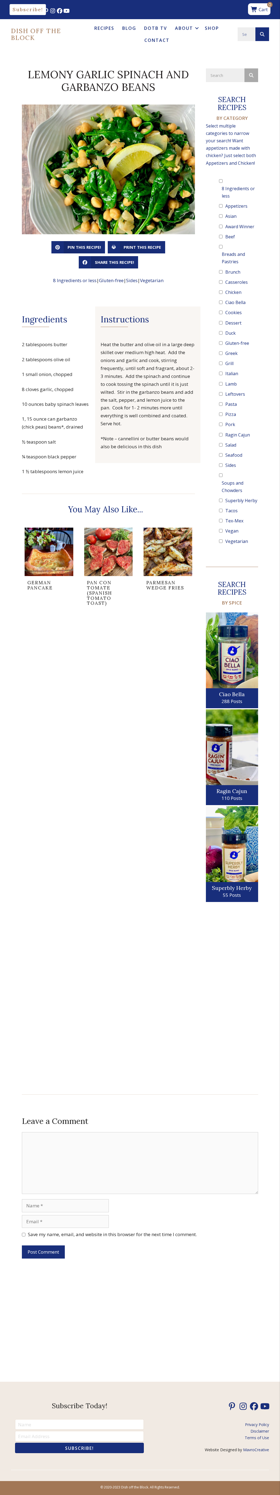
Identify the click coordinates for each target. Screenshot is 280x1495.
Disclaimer (259, 1431)
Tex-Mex (234, 521)
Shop (212, 28)
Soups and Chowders (232, 486)
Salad (230, 445)
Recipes (104, 28)
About (184, 28)
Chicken (233, 292)
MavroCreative (256, 1449)
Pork (230, 424)
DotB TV (155, 28)
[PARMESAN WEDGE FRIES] (168, 569)
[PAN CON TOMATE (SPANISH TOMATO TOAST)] (108, 569)
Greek (231, 353)
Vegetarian (152, 280)
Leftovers (235, 394)
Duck (230, 333)
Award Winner (239, 227)
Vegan (231, 531)
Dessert (233, 323)
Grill (229, 363)
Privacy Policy (257, 1424)
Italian (231, 374)
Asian (231, 216)
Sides (132, 280)
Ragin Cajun (237, 435)
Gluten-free (111, 280)
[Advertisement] (232, 996)
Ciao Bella (235, 302)
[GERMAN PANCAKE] (49, 569)
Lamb (231, 384)
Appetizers (236, 206)
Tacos (231, 511)
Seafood (233, 455)
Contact (157, 40)
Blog (129, 28)
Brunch (232, 272)
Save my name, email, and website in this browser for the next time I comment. (112, 1234)
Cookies (233, 313)
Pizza (230, 414)
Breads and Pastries (233, 258)
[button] (28, 9)
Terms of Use (257, 1437)
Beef (230, 237)
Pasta (231, 404)
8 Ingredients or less (75, 280)
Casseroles (236, 282)
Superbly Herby (241, 501)
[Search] (262, 34)
